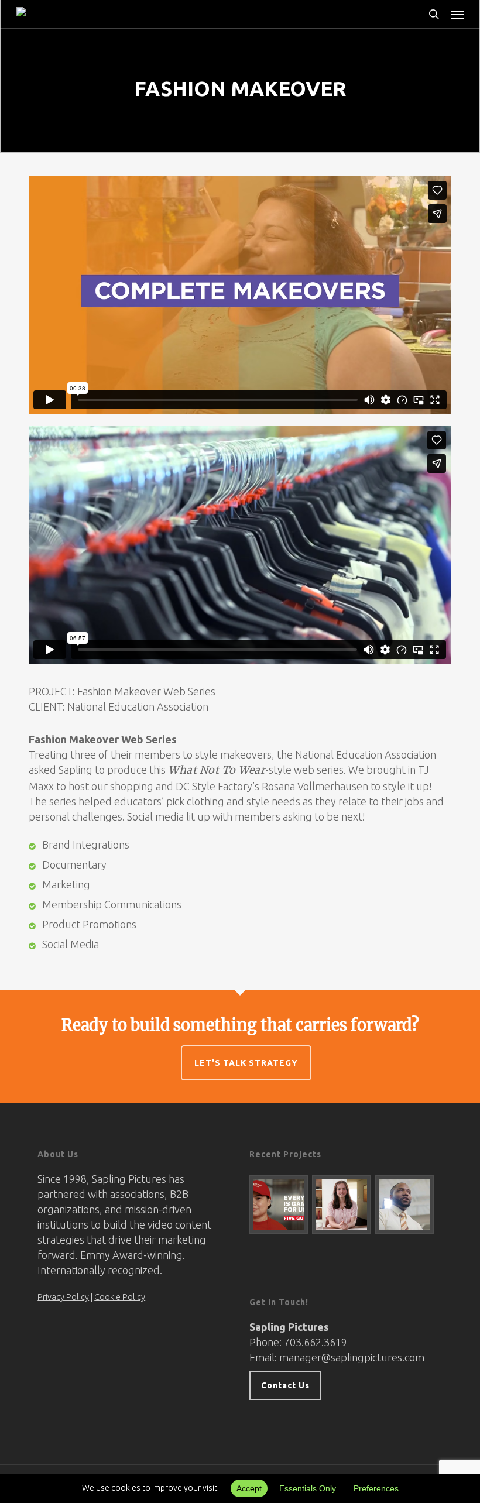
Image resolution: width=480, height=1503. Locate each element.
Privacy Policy (63, 1297)
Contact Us (285, 1385)
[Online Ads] (278, 1204)
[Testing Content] (341, 1204)
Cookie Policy (119, 1297)
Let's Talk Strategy (246, 1063)
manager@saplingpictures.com (351, 1357)
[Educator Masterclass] (404, 1204)
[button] (457, 14)
